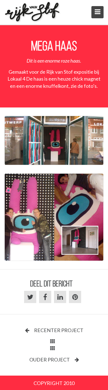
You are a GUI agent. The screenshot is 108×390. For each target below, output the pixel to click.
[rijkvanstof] (32, 12)
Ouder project (50, 359)
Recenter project (58, 330)
